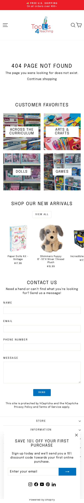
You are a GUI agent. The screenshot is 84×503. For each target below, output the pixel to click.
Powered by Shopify (42, 500)
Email (8, 321)
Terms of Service (50, 407)
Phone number (15, 340)
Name (7, 303)
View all (42, 214)
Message (10, 358)
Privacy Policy (23, 407)
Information (41, 430)
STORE (41, 421)
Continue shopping (42, 79)
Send (42, 392)
